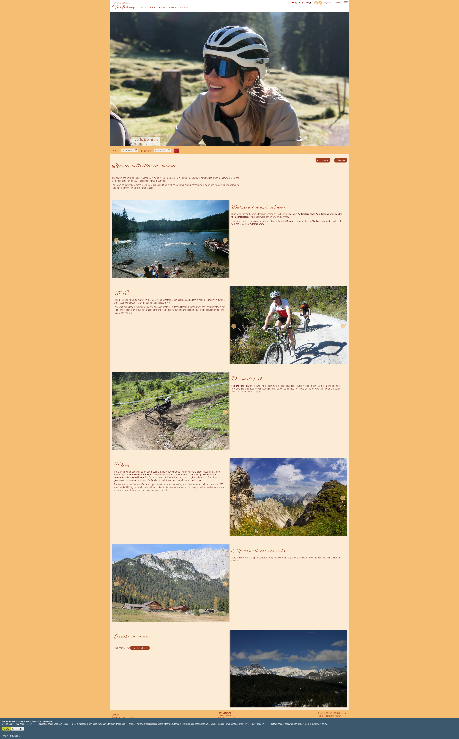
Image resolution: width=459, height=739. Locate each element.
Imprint (17, 735)
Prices (162, 7)
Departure (146, 150)
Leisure (173, 7)
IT (303, 2)
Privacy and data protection (124, 717)
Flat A (143, 7)
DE (296, 2)
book (176, 150)
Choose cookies (17, 729)
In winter (342, 160)
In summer (324, 160)
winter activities (141, 648)
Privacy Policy (8, 735)
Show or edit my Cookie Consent (332, 712)
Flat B (152, 7)
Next (225, 240)
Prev (116, 240)
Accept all (6, 729)
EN (310, 2)
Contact (184, 7)
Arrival (115, 150)
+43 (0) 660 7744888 (331, 2)
